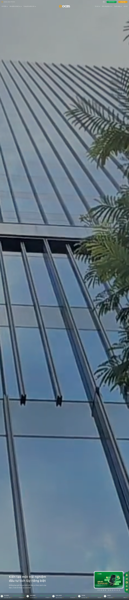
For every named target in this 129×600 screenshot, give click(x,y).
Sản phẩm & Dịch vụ (15, 6)
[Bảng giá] (126, 578)
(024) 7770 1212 (11, 1)
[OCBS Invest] (126, 582)
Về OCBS (3, 6)
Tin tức (97, 6)
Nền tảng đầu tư (106, 6)
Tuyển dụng (117, 6)
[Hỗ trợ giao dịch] (126, 586)
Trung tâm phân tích (29, 6)
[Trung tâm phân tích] (126, 589)
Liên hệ (126, 6)
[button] (98, 590)
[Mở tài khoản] (126, 574)
